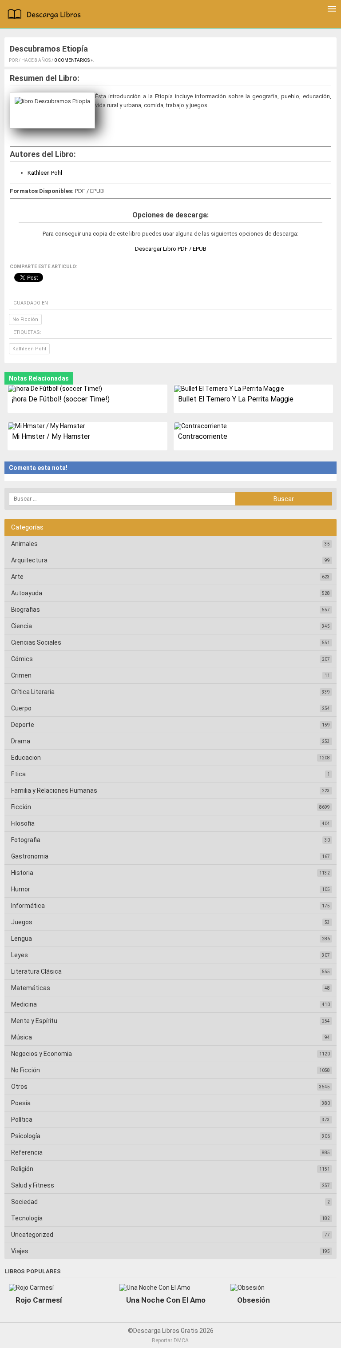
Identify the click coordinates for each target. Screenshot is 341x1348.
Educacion (26, 757)
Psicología (25, 1135)
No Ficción (25, 319)
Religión (22, 1168)
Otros (19, 1086)
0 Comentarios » (73, 60)
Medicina (24, 1004)
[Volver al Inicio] (45, 15)
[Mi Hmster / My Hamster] (87, 426)
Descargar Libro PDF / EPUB (170, 248)
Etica (18, 774)
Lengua (21, 938)
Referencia (27, 1152)
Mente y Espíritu (34, 1020)
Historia (22, 872)
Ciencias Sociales (36, 642)
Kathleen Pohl (45, 172)
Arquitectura (29, 560)
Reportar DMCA (170, 1340)
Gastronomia (29, 856)
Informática (28, 905)
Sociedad (24, 1201)
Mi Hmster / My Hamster (51, 436)
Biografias (25, 609)
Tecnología (27, 1218)
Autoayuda (26, 593)
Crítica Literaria (33, 691)
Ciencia (21, 626)
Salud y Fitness (32, 1185)
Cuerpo (21, 708)
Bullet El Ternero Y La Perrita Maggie (235, 399)
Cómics (22, 658)
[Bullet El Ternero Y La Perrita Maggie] (253, 389)
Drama (20, 741)
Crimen (21, 675)
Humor (20, 889)
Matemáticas (30, 987)
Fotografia (25, 839)
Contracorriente (202, 436)
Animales (24, 543)
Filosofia (23, 823)
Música (21, 1037)
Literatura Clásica (36, 971)
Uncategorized (32, 1234)
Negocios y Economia (41, 1053)
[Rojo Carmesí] (31, 1287)
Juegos (21, 922)
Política (21, 1119)
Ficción (21, 806)
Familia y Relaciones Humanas (54, 790)
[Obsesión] (247, 1287)
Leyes (19, 955)
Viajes (19, 1251)
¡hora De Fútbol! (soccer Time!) (61, 399)
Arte (17, 576)
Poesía (21, 1103)
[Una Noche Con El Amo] (154, 1287)
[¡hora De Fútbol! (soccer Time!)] (87, 389)
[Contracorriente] (253, 426)
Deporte (22, 724)
